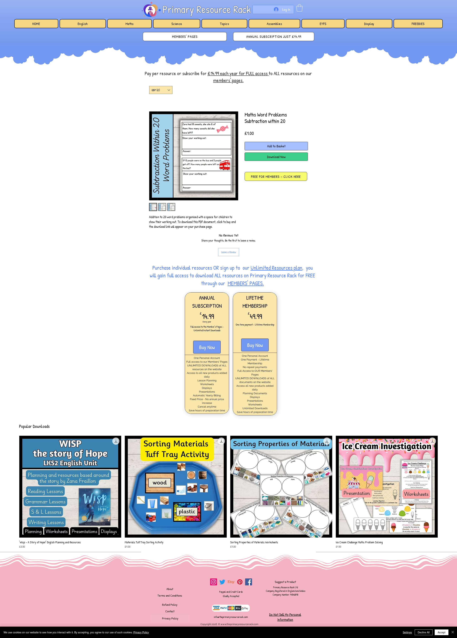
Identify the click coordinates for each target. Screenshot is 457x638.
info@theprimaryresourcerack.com (231, 617)
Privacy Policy (141, 632)
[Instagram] (213, 581)
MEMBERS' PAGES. (246, 283)
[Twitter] (222, 581)
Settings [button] (407, 632)
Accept (441, 632)
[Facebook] (248, 581)
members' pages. (228, 80)
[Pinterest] (239, 581)
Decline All (424, 632)
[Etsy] (231, 581)
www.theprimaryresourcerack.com (239, 624)
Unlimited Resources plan (276, 267)
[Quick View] (70, 487)
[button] (299, 8)
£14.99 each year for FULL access (238, 73)
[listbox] (160, 90)
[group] (228, 492)
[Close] (453, 632)
